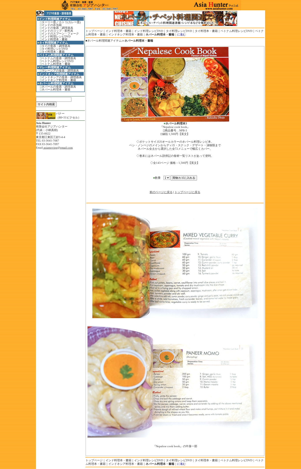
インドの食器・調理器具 (57, 28)
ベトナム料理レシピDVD (57, 61)
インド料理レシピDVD (56, 36)
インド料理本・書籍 (54, 39)
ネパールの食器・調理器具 (59, 86)
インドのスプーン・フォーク (60, 33)
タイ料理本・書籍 (53, 51)
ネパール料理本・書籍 (56, 89)
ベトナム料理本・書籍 (56, 64)
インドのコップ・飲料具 (57, 30)
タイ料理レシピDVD (55, 48)
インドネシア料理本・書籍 (59, 80)
